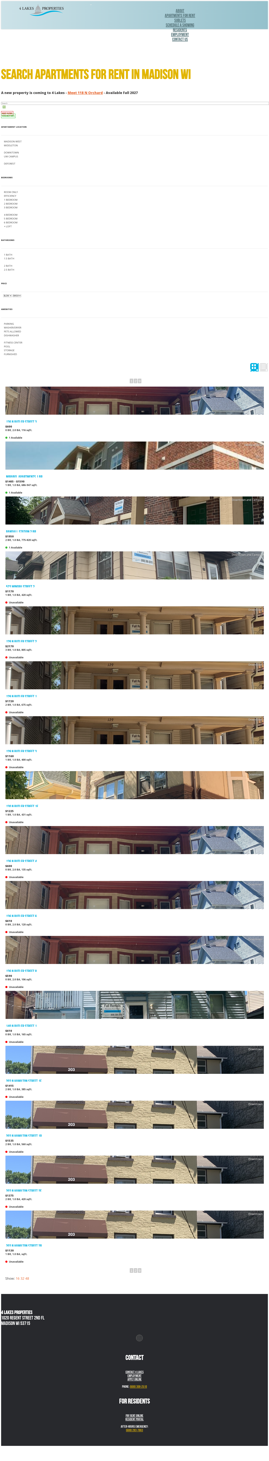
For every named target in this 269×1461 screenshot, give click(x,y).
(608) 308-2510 (138, 1386)
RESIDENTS (180, 29)
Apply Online (134, 1379)
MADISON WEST (13, 141)
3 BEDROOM (11, 207)
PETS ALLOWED (12, 331)
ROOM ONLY (11, 192)
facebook (129, 1334)
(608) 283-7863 (134, 1430)
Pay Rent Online (134, 1415)
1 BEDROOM (11, 199)
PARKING (9, 323)
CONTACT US (180, 39)
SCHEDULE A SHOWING (180, 25)
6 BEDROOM (11, 222)
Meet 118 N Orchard (85, 92)
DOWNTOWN (11, 152)
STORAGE (9, 350)
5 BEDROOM (11, 218)
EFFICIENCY (10, 195)
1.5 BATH (9, 258)
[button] (134, 127)
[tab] (134, 127)
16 (18, 1278)
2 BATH (8, 265)
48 (27, 1278)
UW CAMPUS (11, 156)
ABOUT (180, 10)
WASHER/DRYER (12, 327)
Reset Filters (7, 113)
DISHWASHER (11, 335)
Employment (180, 34)
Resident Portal (134, 1419)
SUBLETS (180, 20)
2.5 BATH (9, 269)
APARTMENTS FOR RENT (180, 15)
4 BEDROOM (11, 214)
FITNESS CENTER (13, 342)
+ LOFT (8, 226)
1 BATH (8, 254)
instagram (139, 1334)
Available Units (8, 116)
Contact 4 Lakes (135, 1372)
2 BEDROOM (11, 203)
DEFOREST (9, 163)
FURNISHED (10, 354)
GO (4, 107)
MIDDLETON (11, 145)
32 (22, 1278)
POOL (7, 346)
